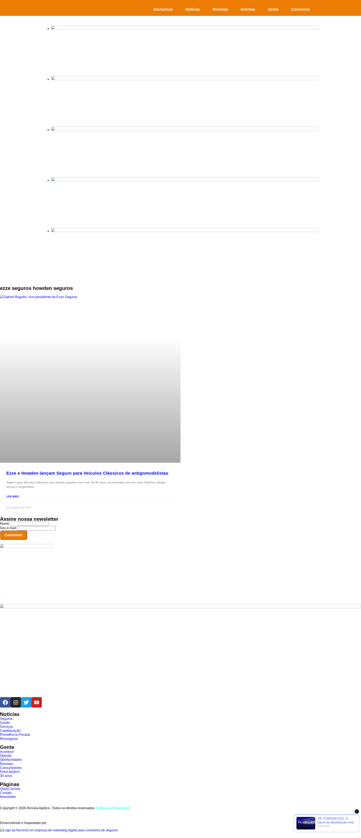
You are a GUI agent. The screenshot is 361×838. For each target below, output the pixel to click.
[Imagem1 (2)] (184, 180)
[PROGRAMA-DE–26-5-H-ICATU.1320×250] (184, 129)
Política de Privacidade (113, 808)
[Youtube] (36, 702)
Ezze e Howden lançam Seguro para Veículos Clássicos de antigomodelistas (87, 473)
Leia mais (12, 496)
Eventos (248, 9)
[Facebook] (5, 702)
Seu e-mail (8, 528)
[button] (316, 7)
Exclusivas (163, 9)
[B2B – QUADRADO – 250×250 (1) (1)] (26, 547)
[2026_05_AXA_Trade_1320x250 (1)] (184, 79)
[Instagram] (15, 702)
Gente (273, 9)
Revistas (220, 9)
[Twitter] (26, 702)
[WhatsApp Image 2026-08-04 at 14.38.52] (184, 231)
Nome (4, 523)
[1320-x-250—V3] (184, 28)
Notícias (193, 9)
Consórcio (300, 9)
